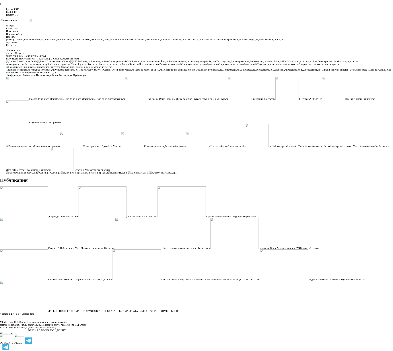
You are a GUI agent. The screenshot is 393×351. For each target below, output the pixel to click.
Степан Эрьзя (30, 61)
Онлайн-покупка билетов (335, 69)
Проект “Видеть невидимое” (360, 99)
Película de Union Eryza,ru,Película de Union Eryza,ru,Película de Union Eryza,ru (188, 99)
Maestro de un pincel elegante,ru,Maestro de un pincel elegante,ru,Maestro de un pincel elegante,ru (77, 99)
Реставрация (65, 75)
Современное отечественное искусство (319, 64)
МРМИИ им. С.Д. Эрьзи (73, 324)
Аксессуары (171, 172)
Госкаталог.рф (45, 58)
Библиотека (28, 75)
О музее (10, 25)
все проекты (54, 122)
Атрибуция (52, 75)
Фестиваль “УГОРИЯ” (310, 99)
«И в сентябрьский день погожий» (227, 146)
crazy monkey (49, 327)
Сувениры (55, 172)
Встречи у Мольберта (85, 170)
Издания (40, 75)
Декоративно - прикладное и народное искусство (86, 67)
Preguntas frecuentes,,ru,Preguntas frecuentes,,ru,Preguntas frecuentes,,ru (42, 69)
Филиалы (18, 56)
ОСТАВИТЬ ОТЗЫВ (11, 342)
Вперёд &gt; (28, 313)
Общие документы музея (66, 58)
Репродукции (30, 172)
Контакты (11, 45)
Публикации (80, 75)
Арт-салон (11, 42)
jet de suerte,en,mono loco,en (28, 327)
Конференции (14, 75)
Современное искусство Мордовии (236, 64)
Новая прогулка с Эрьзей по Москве (102, 146)
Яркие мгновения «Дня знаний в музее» (165, 146)
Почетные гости (28, 58)
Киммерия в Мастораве (263, 99)
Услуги (97, 69)
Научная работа (14, 34)
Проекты (11, 36)
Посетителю (12, 31)
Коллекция (12, 28)
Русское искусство (169, 64)
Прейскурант (85, 69)
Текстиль (145, 172)
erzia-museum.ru (19, 324)
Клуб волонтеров (38, 122)
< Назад (4, 313)
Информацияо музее (13, 51)
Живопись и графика (97, 172)
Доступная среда (358, 69)
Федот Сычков (62, 61)
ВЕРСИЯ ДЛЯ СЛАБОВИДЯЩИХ (47, 330)
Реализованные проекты (47, 146)
